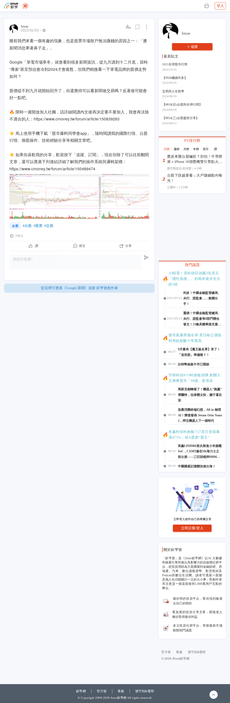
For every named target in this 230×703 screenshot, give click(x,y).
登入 (220, 6)
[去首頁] (25, 6)
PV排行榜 (192, 140)
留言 (206, 149)
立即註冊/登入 (192, 528)
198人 (19, 236)
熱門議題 (192, 265)
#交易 (48, 226)
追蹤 (194, 47)
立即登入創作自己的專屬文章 (192, 519)
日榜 (167, 149)
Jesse (25, 26)
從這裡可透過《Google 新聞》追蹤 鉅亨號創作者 (79, 288)
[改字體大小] (129, 27)
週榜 (176, 149)
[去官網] (11, 6)
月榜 (186, 149)
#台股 (27, 226)
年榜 (196, 149)
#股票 (37, 226)
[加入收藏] (138, 27)
